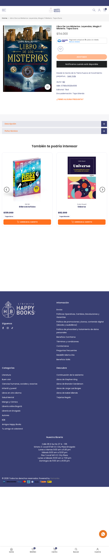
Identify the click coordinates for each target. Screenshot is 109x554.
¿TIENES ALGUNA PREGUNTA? (69, 99)
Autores (5, 415)
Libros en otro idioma (11, 393)
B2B (3, 420)
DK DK (27, 204)
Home (4, 18)
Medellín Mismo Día (65, 355)
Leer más (71, 76)
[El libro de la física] (27, 178)
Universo (82, 207)
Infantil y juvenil (9, 388)
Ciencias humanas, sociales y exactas (19, 383)
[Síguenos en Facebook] (57, 105)
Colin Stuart (82, 204)
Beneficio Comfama (66, 337)
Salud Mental (8, 397)
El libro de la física (27, 207)
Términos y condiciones (67, 341)
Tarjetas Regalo (63, 397)
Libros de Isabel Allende (67, 393)
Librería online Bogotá (12, 406)
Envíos (59, 309)
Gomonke (54, 478)
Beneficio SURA (63, 359)
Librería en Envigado (11, 410)
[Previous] (6, 189)
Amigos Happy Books (11, 424)
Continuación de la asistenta (69, 375)
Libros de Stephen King (66, 379)
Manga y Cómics (10, 402)
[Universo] (82, 178)
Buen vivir (6, 379)
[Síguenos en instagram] (63, 105)
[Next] (102, 189)
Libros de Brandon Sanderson (69, 383)
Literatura (6, 375)
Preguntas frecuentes (66, 350)
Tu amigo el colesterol (12, 428)
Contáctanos (62, 346)
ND (63, 82)
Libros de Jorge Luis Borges (68, 388)
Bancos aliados (74, 42)
